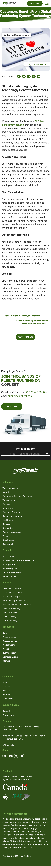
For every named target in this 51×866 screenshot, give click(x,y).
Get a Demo (34, 3)
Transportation (9, 500)
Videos (5, 649)
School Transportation (12, 516)
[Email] (38, 76)
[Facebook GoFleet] (4, 756)
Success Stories (9, 641)
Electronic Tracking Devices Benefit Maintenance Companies (31, 322)
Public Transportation (12, 532)
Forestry (6, 504)
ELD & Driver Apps (11, 596)
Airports (6, 492)
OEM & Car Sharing (11, 608)
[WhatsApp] (33, 76)
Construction (8, 540)
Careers (6, 686)
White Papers (8, 645)
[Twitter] (23, 76)
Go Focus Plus (8, 556)
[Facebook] (18, 76)
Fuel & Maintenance (11, 612)
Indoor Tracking (9, 620)
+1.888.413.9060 (35, 392)
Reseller (6, 690)
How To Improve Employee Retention (22, 315)
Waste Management (11, 488)
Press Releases (9, 637)
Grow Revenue (39, 64)
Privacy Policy (9, 715)
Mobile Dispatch (9, 568)
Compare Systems (10, 657)
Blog (29, 64)
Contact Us (25, 337)
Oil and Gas (7, 528)
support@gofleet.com (20, 395)
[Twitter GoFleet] (16, 756)
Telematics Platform (11, 588)
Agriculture (7, 508)
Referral (6, 694)
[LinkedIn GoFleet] (10, 756)
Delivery (6, 524)
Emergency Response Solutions (17, 496)
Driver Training (9, 616)
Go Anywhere (8, 564)
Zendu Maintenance (11, 572)
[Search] (47, 453)
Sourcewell (7, 544)
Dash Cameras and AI (12, 592)
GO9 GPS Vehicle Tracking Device (18, 560)
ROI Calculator (9, 653)
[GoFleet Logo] (9, 3)
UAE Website (8, 745)
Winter (5, 536)
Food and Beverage (11, 512)
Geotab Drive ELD (10, 576)
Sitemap (6, 661)
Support (6, 711)
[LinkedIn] (28, 76)
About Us (6, 682)
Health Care (7, 520)
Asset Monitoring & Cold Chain (16, 604)
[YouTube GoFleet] (22, 756)
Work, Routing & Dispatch (14, 600)
